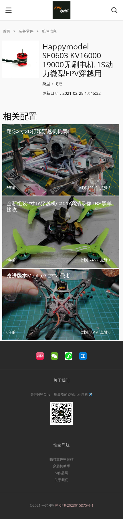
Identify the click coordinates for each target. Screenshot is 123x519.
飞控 (58, 83)
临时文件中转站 (61, 459)
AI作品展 (61, 472)
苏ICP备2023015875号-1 (74, 505)
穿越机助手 (61, 466)
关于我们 (61, 479)
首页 (6, 31)
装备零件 (26, 31)
